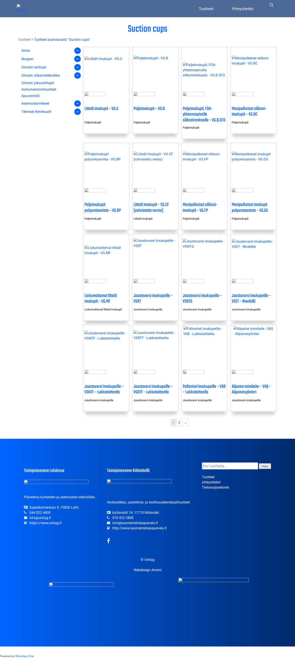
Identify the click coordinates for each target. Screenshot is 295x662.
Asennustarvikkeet (35, 103)
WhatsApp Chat (24, 656)
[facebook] (108, 541)
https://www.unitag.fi (45, 523)
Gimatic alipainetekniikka (40, 75)
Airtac (25, 51)
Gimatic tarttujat (33, 67)
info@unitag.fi (40, 518)
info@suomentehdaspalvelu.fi (135, 523)
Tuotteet (206, 8)
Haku (265, 466)
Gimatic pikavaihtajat (37, 83)
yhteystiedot (211, 482)
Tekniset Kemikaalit (36, 112)
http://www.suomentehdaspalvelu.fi (139, 528)
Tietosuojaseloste (215, 487)
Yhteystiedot (243, 8)
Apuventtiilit (30, 96)
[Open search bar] (271, 5)
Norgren (27, 59)
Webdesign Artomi (148, 570)
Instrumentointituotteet (38, 89)
